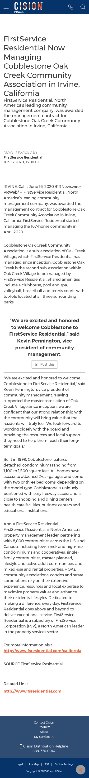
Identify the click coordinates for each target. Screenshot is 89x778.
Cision (51, 771)
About (44, 732)
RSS (47, 764)
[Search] (83, 7)
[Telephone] (71, 7)
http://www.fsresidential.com (32, 691)
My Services (42, 736)
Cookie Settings (64, 764)
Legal (20, 764)
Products (43, 727)
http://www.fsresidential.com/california (42, 651)
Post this (47, 364)
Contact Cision (44, 722)
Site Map (33, 764)
